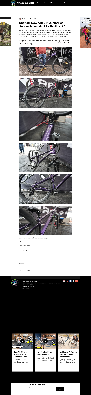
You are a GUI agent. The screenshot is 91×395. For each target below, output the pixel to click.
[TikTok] (73, 281)
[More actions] (71, 19)
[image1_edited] (76, 281)
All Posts (14, 9)
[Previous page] (36, 374)
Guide (39, 9)
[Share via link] (27, 250)
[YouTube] (64, 281)
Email (30, 387)
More (71, 9)
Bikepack (46, 9)
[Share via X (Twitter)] (23, 250)
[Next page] (54, 374)
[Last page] (57, 374)
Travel (20, 9)
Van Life (53, 9)
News (65, 9)
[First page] (33, 374)
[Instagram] (67, 281)
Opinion (60, 9)
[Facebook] (70, 281)
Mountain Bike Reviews (30, 9)
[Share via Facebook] (20, 250)
